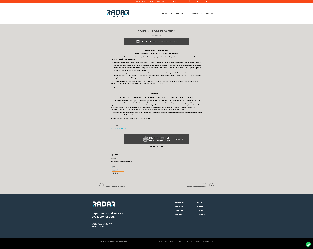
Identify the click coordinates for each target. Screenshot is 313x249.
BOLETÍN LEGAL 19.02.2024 (119, 128)
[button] (308, 244)
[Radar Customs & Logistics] (118, 13)
